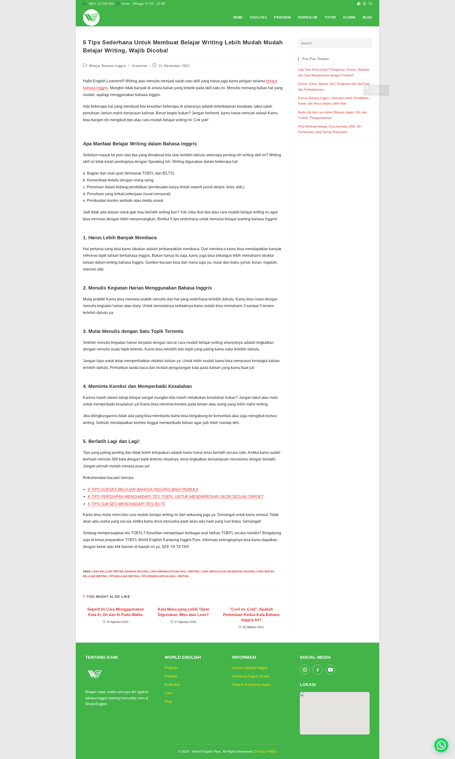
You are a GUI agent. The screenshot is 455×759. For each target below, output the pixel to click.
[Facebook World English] (318, 670)
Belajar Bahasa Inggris (107, 66)
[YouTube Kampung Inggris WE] (330, 670)
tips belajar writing (124, 576)
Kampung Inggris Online (250, 676)
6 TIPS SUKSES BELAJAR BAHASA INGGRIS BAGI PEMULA (143, 489)
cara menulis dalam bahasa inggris (228, 571)
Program (171, 668)
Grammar (139, 66)
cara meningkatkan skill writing (175, 571)
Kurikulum (172, 684)
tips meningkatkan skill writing (165, 576)
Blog (168, 701)
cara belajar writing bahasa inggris (120, 571)
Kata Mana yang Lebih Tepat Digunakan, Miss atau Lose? (183, 611)
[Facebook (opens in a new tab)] (359, 3)
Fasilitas (171, 676)
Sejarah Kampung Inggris (251, 684)
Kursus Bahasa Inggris (250, 668)
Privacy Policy (266, 751)
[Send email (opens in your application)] (369, 3)
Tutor (169, 693)
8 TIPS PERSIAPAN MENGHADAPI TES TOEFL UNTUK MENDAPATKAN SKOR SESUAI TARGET (176, 496)
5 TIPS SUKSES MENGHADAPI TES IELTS (126, 504)
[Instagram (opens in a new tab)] (364, 3)
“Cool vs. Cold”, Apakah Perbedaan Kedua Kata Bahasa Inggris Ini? (251, 614)
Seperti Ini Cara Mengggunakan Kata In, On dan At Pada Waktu (115, 611)
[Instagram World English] (305, 670)
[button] (441, 745)
